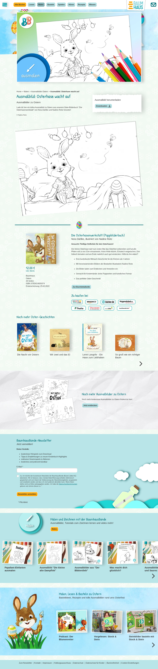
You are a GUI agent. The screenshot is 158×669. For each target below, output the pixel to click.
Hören (71, 5)
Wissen (92, 5)
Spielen (61, 5)
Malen (40, 5)
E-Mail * (20, 467)
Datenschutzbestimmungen (68, 484)
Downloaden (101, 106)
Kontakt (37, 663)
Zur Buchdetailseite (81, 287)
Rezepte (81, 5)
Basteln (50, 5)
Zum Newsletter (25, 663)
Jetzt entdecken (90, 405)
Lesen (31, 5)
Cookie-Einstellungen (130, 663)
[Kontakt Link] (153, 4)
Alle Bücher (20, 5)
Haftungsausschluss (62, 663)
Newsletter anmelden (27, 494)
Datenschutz (78, 663)
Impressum (47, 663)
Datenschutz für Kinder (95, 663)
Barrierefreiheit (113, 663)
